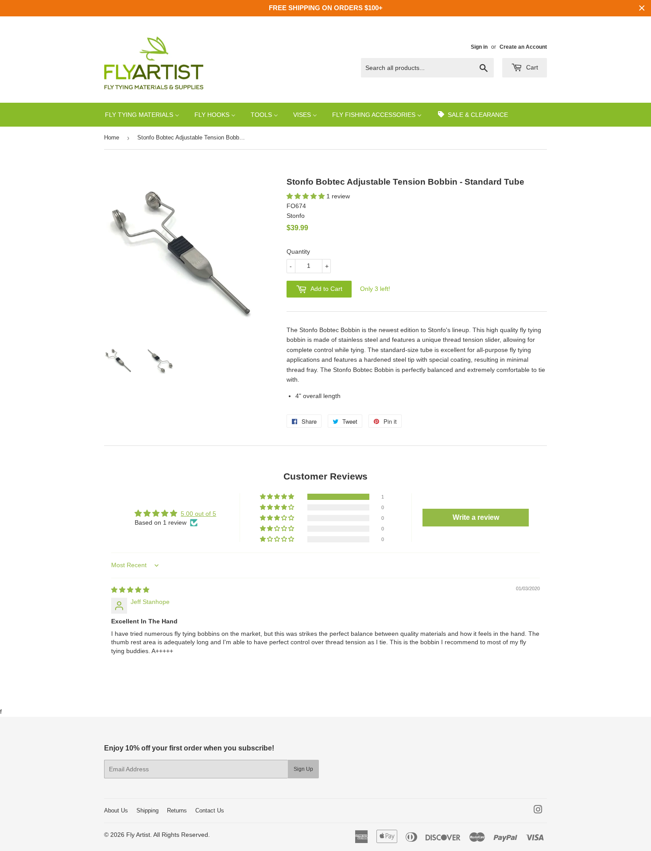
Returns (177, 810)
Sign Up (303, 769)
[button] (306, 196)
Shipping (147, 810)
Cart (531, 67)
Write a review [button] (476, 517)
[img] (130, 589)
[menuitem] (142, 114)
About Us (116, 810)
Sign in (479, 47)
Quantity (298, 251)
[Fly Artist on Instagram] (538, 810)
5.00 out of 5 (198, 513)
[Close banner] (642, 8)
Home (111, 137)
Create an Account (523, 47)
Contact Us (209, 810)
